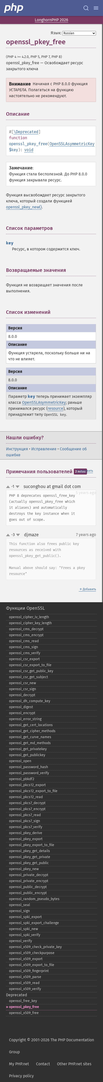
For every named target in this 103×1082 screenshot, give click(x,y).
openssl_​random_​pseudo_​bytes (34, 899)
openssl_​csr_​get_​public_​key (31, 671)
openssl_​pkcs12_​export (27, 785)
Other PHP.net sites (74, 1064)
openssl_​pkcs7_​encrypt (27, 809)
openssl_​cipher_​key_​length (30, 623)
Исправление (43, 449)
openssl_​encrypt (22, 713)
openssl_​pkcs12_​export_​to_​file (33, 791)
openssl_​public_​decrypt (28, 887)
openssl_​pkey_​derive (25, 833)
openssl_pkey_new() (24, 207)
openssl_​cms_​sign (23, 647)
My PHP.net (19, 1064)
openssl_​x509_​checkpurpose (31, 953)
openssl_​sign (19, 911)
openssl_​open (20, 761)
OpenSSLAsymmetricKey (72, 143)
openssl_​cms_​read (24, 641)
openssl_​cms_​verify (24, 653)
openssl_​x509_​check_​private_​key (35, 947)
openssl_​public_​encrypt (28, 893)
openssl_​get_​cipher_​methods (32, 731)
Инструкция (17, 449)
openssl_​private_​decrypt (28, 875)
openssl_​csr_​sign (22, 689)
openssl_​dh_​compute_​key (29, 701)
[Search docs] (86, 8)
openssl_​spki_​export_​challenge (34, 923)
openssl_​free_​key (23, 1001)
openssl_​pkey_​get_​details (29, 851)
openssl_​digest (21, 707)
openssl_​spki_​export (25, 917)
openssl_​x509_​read (24, 983)
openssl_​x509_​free (24, 1013)
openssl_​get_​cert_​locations (31, 725)
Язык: (56, 32)
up (9, 487)
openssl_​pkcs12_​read (26, 797)
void (28, 149)
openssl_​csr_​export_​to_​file (30, 665)
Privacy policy (21, 1076)
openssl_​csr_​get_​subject (28, 677)
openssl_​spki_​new (23, 929)
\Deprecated (26, 131)
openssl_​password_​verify (29, 773)
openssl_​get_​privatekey (28, 749)
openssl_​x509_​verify (25, 989)
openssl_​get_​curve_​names (30, 737)
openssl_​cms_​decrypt (26, 629)
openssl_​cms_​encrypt (26, 635)
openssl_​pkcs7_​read (25, 815)
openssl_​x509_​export (25, 959)
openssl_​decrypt (22, 695)
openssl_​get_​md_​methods (30, 743)
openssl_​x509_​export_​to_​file (31, 965)
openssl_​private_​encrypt (28, 881)
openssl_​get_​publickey (27, 755)
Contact (43, 1064)
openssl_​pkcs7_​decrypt (27, 803)
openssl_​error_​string (25, 719)
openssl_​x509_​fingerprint (29, 971)
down (18, 487)
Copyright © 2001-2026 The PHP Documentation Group (51, 1046)
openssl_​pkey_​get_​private (29, 857)
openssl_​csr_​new (22, 683)
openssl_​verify (20, 941)
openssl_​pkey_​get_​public (29, 863)
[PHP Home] (14, 8)
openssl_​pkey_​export (25, 839)
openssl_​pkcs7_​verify (25, 827)
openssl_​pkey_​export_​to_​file (31, 845)
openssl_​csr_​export (24, 659)
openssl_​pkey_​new (24, 869)
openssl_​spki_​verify (24, 935)
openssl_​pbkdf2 (21, 779)
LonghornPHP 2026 (51, 19)
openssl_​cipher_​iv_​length (29, 617)
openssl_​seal (19, 905)
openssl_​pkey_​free (24, 1007)
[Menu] (96, 8)
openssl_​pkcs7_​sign (24, 821)
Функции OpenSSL (25, 608)
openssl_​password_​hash (28, 767)
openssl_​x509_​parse (25, 977)
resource (55, 408)
